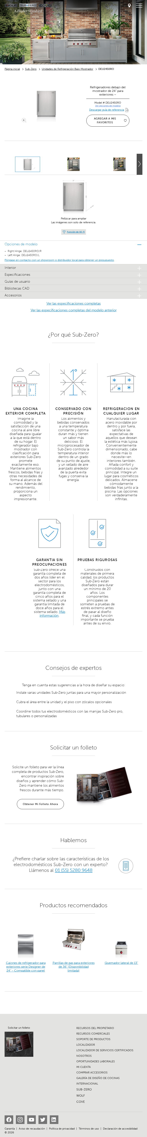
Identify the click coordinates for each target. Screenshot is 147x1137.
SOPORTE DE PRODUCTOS (93, 1039)
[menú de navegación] (139, 5)
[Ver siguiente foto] (139, 164)
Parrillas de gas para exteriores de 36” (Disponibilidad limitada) (74, 966)
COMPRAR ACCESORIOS (92, 1072)
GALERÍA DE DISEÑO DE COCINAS (98, 1078)
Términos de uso (89, 1128)
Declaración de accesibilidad (120, 1128)
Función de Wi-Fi (76, 232)
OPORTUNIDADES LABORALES (95, 1061)
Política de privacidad (62, 1128)
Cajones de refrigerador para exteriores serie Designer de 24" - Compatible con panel (26, 966)
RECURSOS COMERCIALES (93, 1033)
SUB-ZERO (84, 1089)
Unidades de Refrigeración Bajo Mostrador (67, 69)
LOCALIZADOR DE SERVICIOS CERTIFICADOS (104, 1050)
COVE (80, 1101)
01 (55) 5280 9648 (73, 870)
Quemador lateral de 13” (121, 963)
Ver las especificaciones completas (74, 303)
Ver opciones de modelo (108, 105)
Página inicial (12, 69)
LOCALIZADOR (85, 1044)
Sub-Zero (31, 69)
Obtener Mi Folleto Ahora (40, 804)
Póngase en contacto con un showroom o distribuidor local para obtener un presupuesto (59, 260)
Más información (52, 614)
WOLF (80, 1095)
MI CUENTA (83, 1067)
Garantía (10, 1128)
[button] (73, 244)
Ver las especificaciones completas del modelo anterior (74, 310)
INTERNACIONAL (87, 1083)
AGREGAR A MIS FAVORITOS (105, 120)
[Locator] (129, 5)
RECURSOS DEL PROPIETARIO (95, 1028)
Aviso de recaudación (32, 1128)
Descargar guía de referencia (106, 109)
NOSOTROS (84, 1056)
